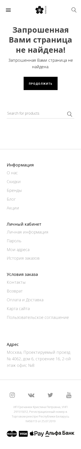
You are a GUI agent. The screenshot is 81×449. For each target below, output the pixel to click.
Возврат (15, 291)
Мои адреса (18, 249)
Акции (13, 208)
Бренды (14, 190)
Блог (11, 199)
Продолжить (40, 84)
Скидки (14, 181)
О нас (12, 172)
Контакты (16, 282)
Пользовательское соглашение (38, 317)
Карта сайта (18, 308)
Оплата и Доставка (25, 299)
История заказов (23, 258)
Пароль (14, 240)
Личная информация (27, 232)
